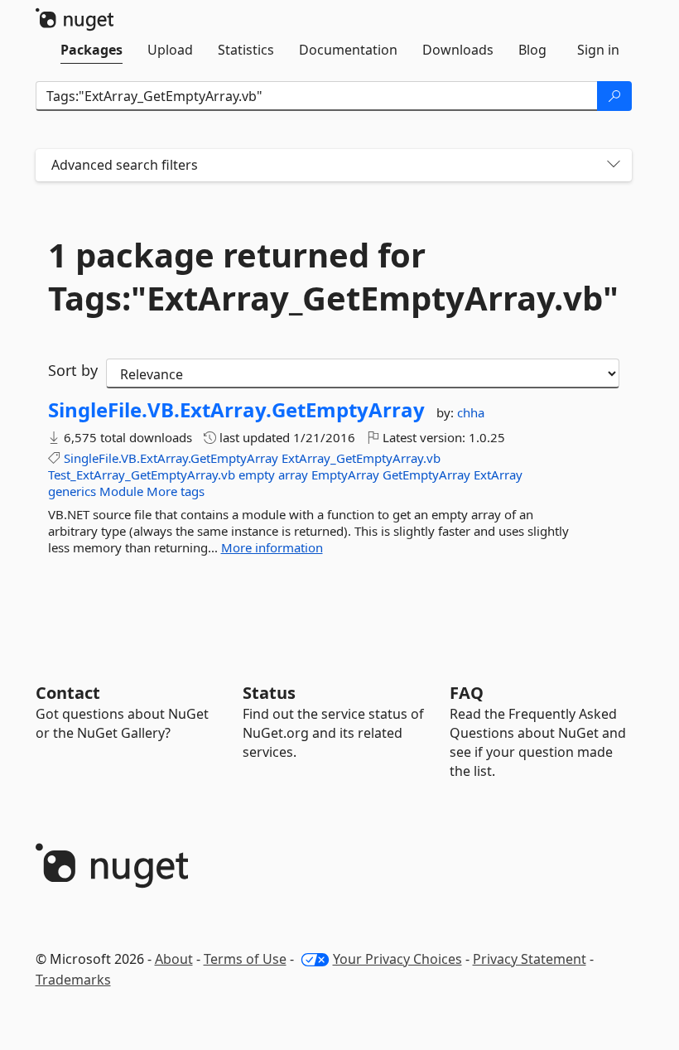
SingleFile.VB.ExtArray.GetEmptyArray (236, 410)
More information (272, 547)
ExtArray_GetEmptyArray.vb (361, 458)
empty (256, 474)
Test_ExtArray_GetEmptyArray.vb (141, 474)
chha (470, 412)
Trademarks (73, 980)
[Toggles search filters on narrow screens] (613, 165)
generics (72, 491)
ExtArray (498, 474)
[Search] (614, 96)
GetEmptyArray (426, 474)
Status (269, 693)
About (174, 959)
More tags (176, 491)
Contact (68, 693)
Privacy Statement (529, 959)
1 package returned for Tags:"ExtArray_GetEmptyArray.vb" (333, 277)
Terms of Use (245, 959)
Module (121, 491)
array (293, 474)
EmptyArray (345, 474)
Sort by (73, 370)
